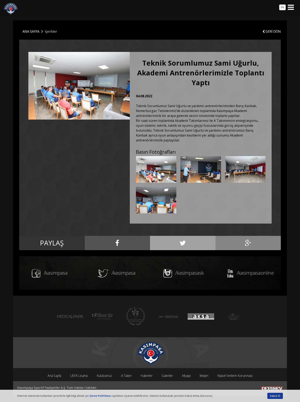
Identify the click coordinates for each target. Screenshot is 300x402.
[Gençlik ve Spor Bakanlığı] (133, 316)
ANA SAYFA (30, 31)
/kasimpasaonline (255, 272)
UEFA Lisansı (79, 375)
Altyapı (186, 375)
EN (282, 7)
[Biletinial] (166, 316)
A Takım (126, 375)
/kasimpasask (189, 272)
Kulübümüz (104, 375)
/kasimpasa (55, 272)
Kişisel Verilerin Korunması (234, 375)
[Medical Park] (68, 316)
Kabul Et (275, 396)
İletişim (204, 375)
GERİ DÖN (273, 31)
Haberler (146, 375)
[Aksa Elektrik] (199, 316)
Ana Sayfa (54, 375)
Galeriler (167, 375)
